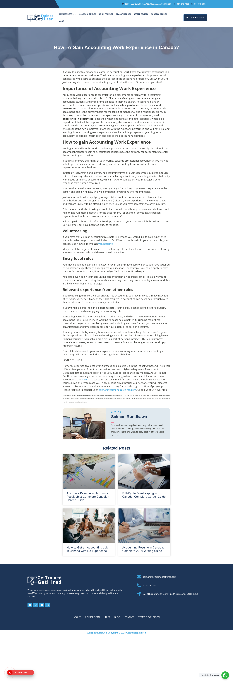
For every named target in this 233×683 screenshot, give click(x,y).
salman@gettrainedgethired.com (117, 389)
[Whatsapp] (47, 605)
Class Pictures (123, 14)
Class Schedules (87, 14)
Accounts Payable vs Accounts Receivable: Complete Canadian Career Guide (88, 497)
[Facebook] (30, 605)
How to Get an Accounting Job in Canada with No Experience (87, 549)
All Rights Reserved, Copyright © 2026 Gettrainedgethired (116, 632)
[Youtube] (41, 605)
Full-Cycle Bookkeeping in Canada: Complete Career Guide (144, 495)
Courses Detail (66, 14)
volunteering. (105, 243)
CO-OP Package (106, 14)
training (86, 379)
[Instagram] (35, 605)
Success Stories (159, 14)
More (61, 21)
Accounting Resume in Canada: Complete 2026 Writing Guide (143, 549)
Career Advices (140, 14)
